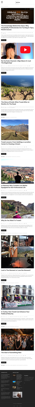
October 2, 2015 (4, 273)
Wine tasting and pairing (28, 32)
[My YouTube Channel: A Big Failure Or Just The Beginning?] (17, 51)
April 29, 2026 (4, 32)
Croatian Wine (11, 32)
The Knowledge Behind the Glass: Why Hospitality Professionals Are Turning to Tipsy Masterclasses (17, 27)
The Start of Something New (11, 352)
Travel (18, 190)
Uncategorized (22, 32)
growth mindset (7, 326)
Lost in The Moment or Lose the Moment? (16, 270)
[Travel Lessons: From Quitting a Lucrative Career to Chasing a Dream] (17, 130)
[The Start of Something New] (17, 340)
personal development (19, 365)
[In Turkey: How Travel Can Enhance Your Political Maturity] (17, 297)
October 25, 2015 (4, 223)
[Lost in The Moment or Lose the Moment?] (17, 251)
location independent (8, 156)
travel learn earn (7, 117)
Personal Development (17, 32)
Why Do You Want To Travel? (11, 220)
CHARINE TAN (22, 190)
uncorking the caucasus (13, 117)
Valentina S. (18, 384)
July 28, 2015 (3, 355)
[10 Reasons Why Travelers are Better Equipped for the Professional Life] (17, 171)
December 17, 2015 (4, 190)
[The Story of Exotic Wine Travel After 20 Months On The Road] (17, 87)
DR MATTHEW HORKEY (8, 107)
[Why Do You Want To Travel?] (17, 209)
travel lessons (18, 156)
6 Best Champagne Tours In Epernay (19, 387)
